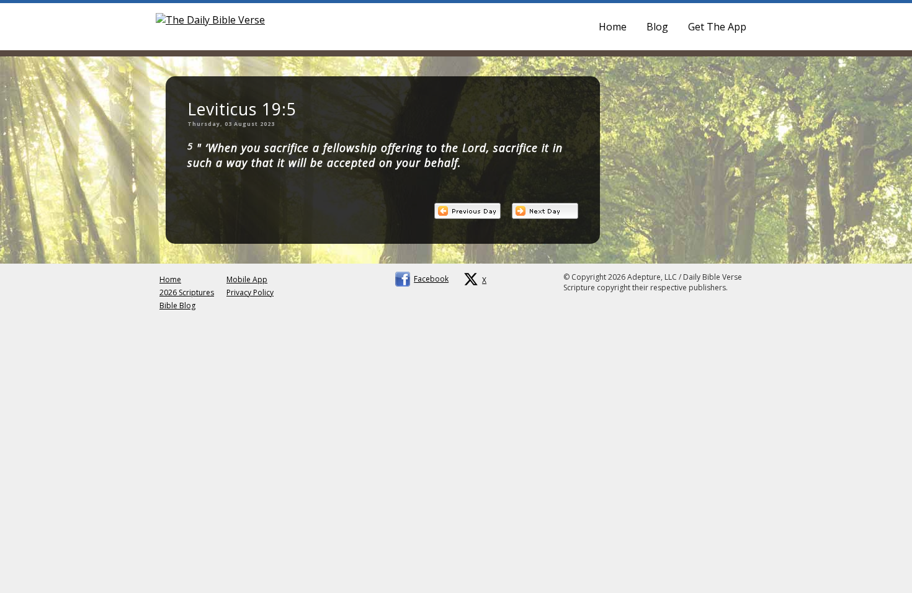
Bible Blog (177, 305)
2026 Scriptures (186, 292)
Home (613, 26)
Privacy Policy (250, 292)
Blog (657, 26)
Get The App (717, 26)
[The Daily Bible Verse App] (210, 20)
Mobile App (246, 279)
